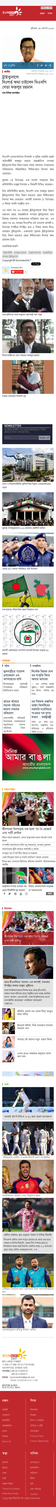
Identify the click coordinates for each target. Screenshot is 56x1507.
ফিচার (4, 1467)
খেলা (6, 1084)
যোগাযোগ (34, 1462)
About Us (6, 1441)
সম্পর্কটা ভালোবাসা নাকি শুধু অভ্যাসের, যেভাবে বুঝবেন (26, 844)
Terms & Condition (11, 1488)
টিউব (32, 1478)
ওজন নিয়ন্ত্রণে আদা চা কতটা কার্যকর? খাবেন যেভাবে (25, 857)
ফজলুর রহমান (20, 252)
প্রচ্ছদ (42, 13)
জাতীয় (7, 71)
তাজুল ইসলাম (35, 252)
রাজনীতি (6, 1420)
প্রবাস (4, 1431)
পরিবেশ (33, 1473)
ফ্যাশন (5, 1462)
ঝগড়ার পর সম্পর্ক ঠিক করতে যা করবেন (19, 853)
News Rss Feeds (10, 1493)
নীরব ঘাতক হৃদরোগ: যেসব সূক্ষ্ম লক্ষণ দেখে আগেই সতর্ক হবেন (27, 839)
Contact (34, 1494)
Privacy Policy (36, 1436)
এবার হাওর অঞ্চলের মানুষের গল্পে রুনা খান (34, 1055)
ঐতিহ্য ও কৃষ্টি (36, 1425)
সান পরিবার (35, 1489)
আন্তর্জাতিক (7, 1425)
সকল (50, 13)
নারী (4, 1478)
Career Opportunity (39, 1441)
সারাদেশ (6, 1415)
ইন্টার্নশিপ (34, 1467)
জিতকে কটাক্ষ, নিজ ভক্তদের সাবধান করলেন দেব (35, 1027)
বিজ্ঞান (5, 1436)
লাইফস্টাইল (9, 789)
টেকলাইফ (34, 1431)
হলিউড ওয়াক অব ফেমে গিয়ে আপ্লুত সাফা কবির (35, 1013)
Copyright (7, 1498)
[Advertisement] (28, 125)
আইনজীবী (7, 252)
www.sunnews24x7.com (24, 1380)
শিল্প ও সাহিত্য (37, 1420)
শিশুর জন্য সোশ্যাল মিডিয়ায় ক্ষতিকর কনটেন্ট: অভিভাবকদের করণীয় (28, 863)
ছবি (32, 1483)
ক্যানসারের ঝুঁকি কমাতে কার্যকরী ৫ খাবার (20, 849)
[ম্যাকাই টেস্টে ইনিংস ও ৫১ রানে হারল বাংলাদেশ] (28, 1103)
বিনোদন (8, 908)
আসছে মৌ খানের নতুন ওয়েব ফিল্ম (34, 1039)
